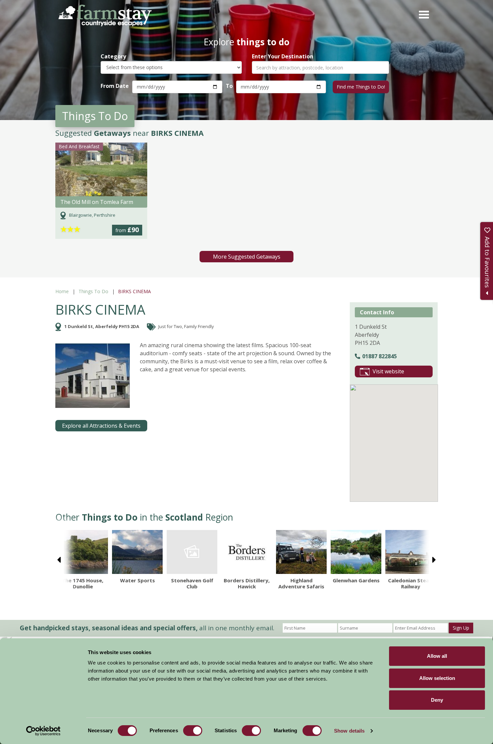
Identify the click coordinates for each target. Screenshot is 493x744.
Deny (437, 700)
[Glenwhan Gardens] (356, 552)
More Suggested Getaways (246, 256)
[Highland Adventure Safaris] (301, 552)
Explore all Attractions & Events (101, 425)
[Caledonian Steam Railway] (410, 552)
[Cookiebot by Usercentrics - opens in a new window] (43, 731)
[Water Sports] (137, 552)
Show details (349, 731)
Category (113, 56)
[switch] (192, 730)
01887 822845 (379, 356)
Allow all (437, 656)
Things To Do (93, 291)
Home (62, 291)
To (229, 86)
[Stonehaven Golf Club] (192, 552)
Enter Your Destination (282, 56)
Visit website (388, 371)
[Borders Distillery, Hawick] (246, 552)
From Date (115, 86)
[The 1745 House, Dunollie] (82, 552)
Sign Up (461, 628)
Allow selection (437, 678)
